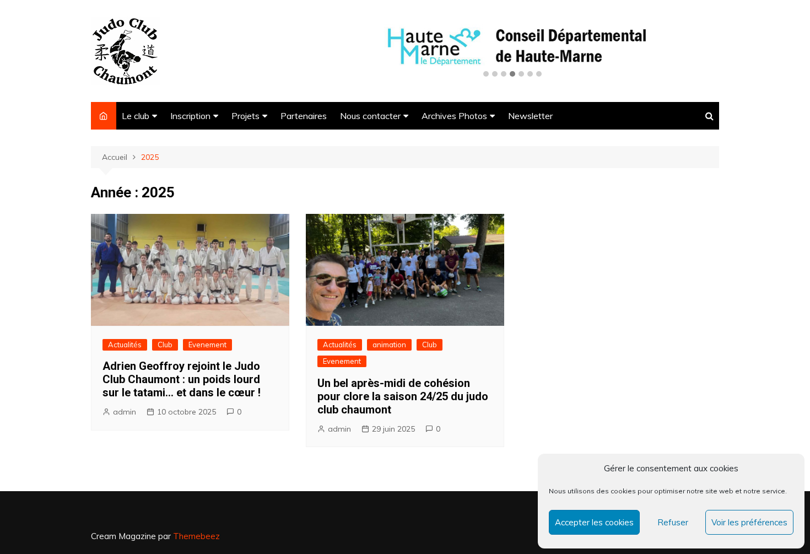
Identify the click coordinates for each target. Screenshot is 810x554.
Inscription (190, 115)
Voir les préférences (749, 522)
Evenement (207, 344)
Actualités (125, 344)
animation (389, 344)
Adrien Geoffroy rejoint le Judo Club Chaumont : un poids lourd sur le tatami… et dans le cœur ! (181, 379)
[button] (486, 74)
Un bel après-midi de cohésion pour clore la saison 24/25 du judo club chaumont (402, 396)
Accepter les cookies (594, 522)
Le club (135, 115)
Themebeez (196, 536)
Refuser (672, 522)
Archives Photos (454, 115)
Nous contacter (370, 115)
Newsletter (530, 115)
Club (165, 344)
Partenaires (303, 115)
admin (124, 412)
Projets (245, 115)
